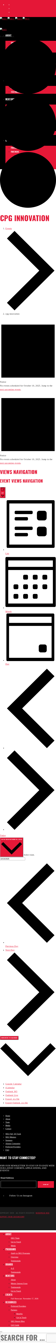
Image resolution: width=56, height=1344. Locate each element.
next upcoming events (10, 389)
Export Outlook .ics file (16, 1103)
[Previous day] (30, 748)
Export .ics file (12, 1099)
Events (8, 228)
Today (3, 835)
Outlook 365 (11, 1091)
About (7, 1119)
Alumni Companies (12, 1144)
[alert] (28, 354)
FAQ (7, 1150)
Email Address (7, 1178)
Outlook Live (11, 1095)
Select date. (29, 855)
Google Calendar (13, 1084)
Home (7, 1116)
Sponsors (8, 1140)
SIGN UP (46, 1184)
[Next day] (30, 829)
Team (7, 1122)
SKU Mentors (10, 1137)
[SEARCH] (1, 1331)
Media (7, 1126)
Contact (8, 1129)
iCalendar (10, 1088)
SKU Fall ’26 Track (13, 1134)
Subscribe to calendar (9, 1038)
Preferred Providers (13, 1147)
